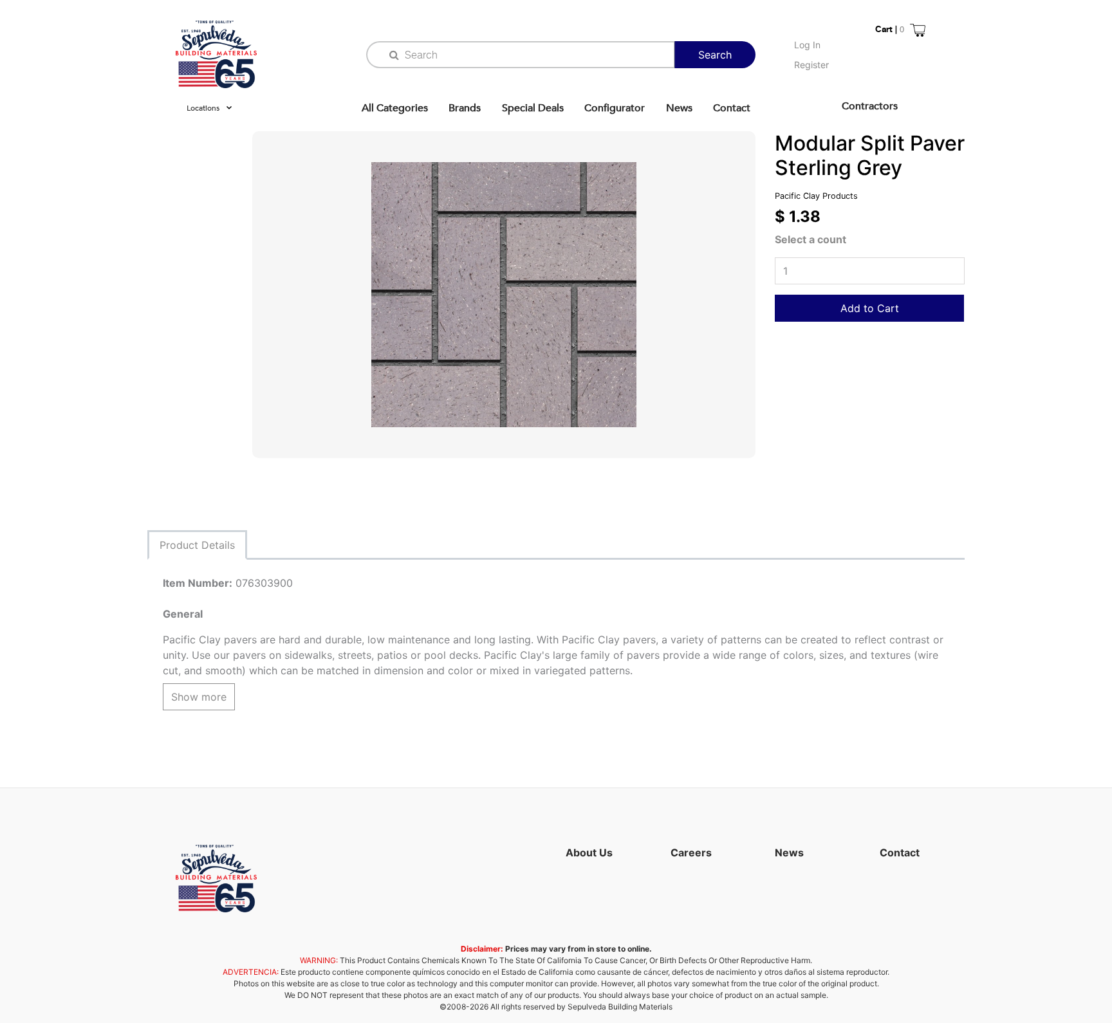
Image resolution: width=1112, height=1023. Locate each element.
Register (811, 64)
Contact (731, 108)
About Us (589, 852)
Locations (203, 108)
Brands (465, 108)
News (679, 108)
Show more (199, 696)
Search (715, 54)
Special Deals (533, 108)
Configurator (614, 108)
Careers (691, 852)
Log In (807, 44)
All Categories (395, 108)
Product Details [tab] (197, 545)
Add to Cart (869, 308)
